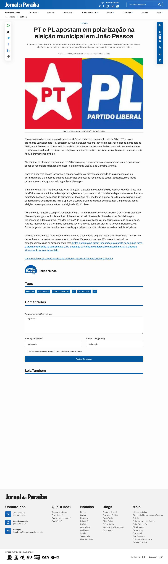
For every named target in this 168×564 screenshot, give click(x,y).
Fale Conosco (139, 536)
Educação (84, 521)
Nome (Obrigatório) (34, 339)
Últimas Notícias (12, 12)
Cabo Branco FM (140, 524)
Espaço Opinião (140, 542)
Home (12, 17)
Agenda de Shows (59, 512)
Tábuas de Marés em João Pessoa (148, 515)
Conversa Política (110, 515)
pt (95, 292)
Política (50, 12)
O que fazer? (57, 515)
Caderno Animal (110, 512)
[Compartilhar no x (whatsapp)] (8, 32)
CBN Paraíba (138, 527)
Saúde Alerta (108, 524)
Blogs (109, 12)
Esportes (32, 12)
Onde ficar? (57, 521)
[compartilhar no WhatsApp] (8, 25)
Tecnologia (85, 536)
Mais (158, 12)
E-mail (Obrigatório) (95, 339)
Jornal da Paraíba (61, 292)
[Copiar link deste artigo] (8, 57)
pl (74, 292)
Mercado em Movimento (113, 527)
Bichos (83, 512)
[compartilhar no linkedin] (8, 50)
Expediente (138, 530)
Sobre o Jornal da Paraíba (144, 521)
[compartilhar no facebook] (8, 44)
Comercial (137, 533)
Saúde (83, 533)
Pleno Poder (108, 518)
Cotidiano (84, 530)
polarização (84, 292)
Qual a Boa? (68, 12)
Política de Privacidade (142, 539)
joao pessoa (43, 292)
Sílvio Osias (108, 521)
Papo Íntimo (108, 530)
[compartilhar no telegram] (8, 38)
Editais (144, 12)
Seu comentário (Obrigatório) (38, 314)
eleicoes (30, 292)
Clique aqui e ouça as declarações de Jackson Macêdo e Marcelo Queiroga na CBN (69, 258)
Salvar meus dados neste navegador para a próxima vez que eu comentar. (55, 351)
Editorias (127, 12)
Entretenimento (89, 12)
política (23, 17)
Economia (84, 518)
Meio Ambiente (86, 539)
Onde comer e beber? (61, 518)
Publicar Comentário (84, 359)
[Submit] (159, 4)
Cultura (83, 515)
